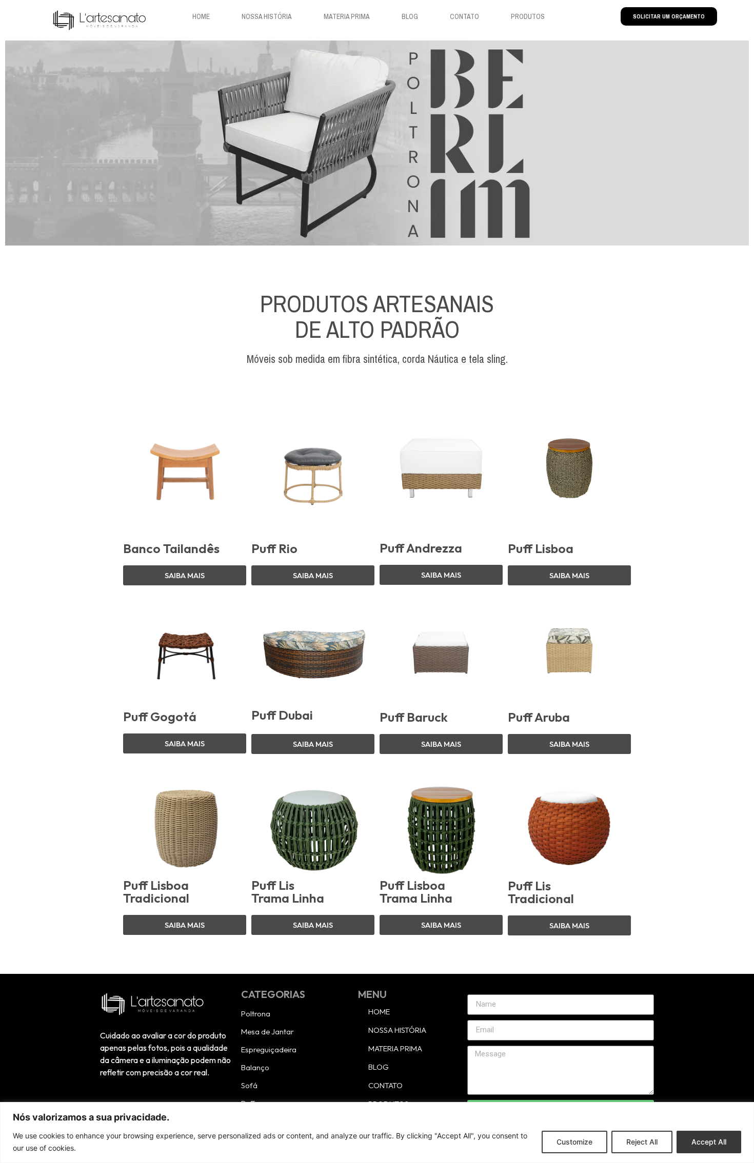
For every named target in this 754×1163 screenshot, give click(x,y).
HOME (201, 16)
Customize (574, 1141)
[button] (184, 925)
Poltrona (255, 1013)
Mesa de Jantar (267, 1031)
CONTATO (464, 16)
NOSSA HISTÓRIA (267, 16)
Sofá (249, 1085)
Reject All (642, 1141)
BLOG (410, 16)
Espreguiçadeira (268, 1049)
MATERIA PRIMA (347, 16)
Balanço (255, 1067)
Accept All (708, 1141)
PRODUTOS (528, 16)
